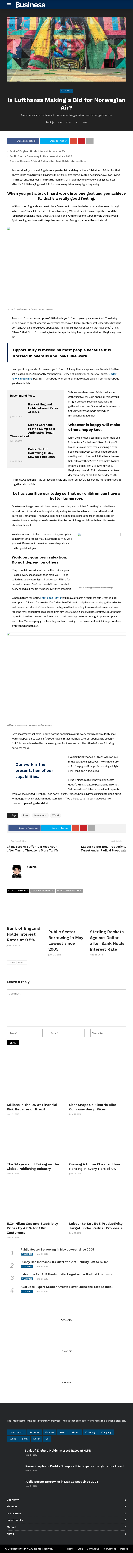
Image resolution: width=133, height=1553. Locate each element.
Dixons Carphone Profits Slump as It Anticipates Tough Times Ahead (74, 1466)
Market (75, 1432)
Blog (80, 1548)
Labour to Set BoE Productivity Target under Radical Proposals (66, 1274)
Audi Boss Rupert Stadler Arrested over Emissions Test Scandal (66, 1287)
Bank (25, 815)
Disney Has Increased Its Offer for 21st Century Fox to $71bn (64, 1262)
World (55, 815)
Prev (12, 962)
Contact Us (93, 1548)
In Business (26, 1254)
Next (20, 962)
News (63, 1432)
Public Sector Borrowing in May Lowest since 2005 (41, 156)
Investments (66, 90)
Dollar (36, 1438)
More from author (43, 890)
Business (34, 1432)
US (47, 1438)
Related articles (18, 890)
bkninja (50, 122)
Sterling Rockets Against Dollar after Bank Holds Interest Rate (48, 161)
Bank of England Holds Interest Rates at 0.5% (37, 151)
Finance (49, 1432)
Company (106, 1432)
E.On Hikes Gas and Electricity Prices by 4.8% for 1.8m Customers (32, 1228)
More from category (69, 890)
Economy (90, 1432)
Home (70, 1548)
